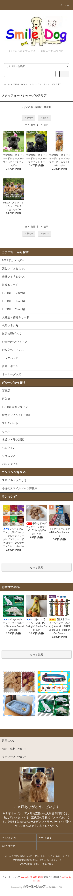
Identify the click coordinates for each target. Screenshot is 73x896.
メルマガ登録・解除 (29, 864)
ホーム (7, 84)
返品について (61, 856)
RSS (44, 864)
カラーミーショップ (11, 877)
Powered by (16, 887)
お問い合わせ (8, 845)
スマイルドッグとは (14, 480)
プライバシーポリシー (49, 860)
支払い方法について (23, 856)
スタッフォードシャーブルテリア (46, 84)
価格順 (37, 107)
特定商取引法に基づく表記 (25, 860)
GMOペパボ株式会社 (52, 877)
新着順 (47, 107)
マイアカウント (9, 837)
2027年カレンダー (21, 84)
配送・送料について (43, 856)
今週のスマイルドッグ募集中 (19, 488)
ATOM (50, 864)
